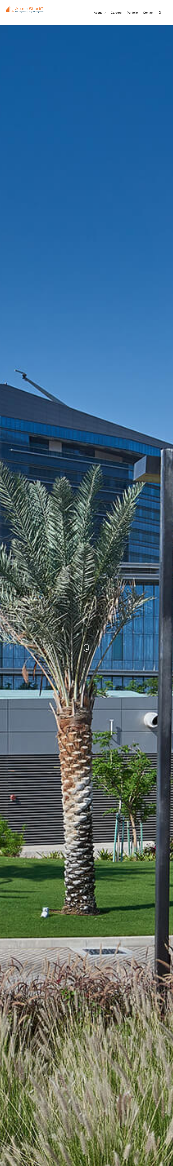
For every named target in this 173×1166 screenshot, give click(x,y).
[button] (160, 12)
